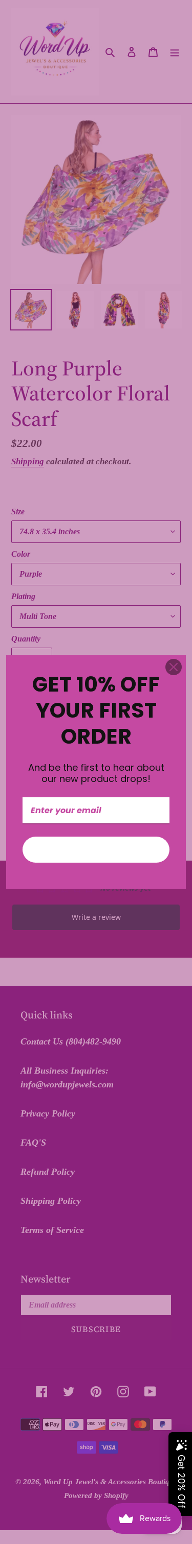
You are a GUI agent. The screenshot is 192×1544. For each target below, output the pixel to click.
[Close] (173, 667)
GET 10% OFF (96, 850)
